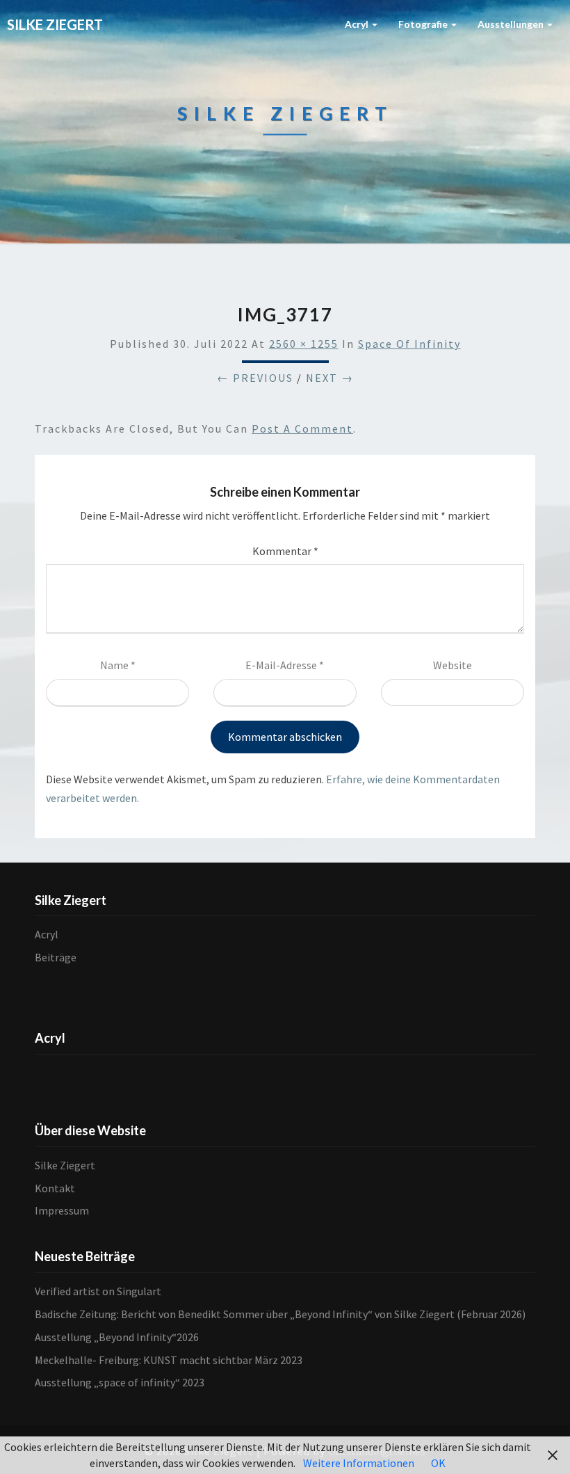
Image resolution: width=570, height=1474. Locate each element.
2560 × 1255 (304, 344)
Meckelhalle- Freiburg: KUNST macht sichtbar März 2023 (168, 1360)
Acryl (357, 24)
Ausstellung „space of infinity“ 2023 (119, 1382)
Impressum (62, 1210)
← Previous (255, 378)
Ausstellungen (512, 24)
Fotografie (424, 24)
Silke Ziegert (65, 1165)
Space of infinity (409, 344)
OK (438, 1463)
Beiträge (55, 957)
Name (118, 665)
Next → (330, 378)
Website (452, 665)
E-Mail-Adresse (284, 665)
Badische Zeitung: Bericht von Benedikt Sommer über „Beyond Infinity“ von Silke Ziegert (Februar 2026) (280, 1314)
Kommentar (285, 551)
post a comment (302, 428)
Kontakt (55, 1188)
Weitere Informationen (358, 1463)
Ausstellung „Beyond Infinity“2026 (117, 1337)
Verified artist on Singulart (98, 1291)
